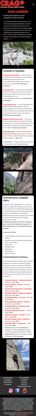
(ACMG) (10, 39)
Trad (28, 131)
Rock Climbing (8, 382)
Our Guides (24, 379)
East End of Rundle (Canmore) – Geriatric (17, 302)
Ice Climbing (8, 380)
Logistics (24, 382)
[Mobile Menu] (33, 4)
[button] (5, 53)
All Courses (8, 384)
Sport (24, 131)
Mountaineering (8, 377)
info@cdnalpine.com (24, 414)
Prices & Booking (24, 377)
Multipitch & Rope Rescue (10, 134)
